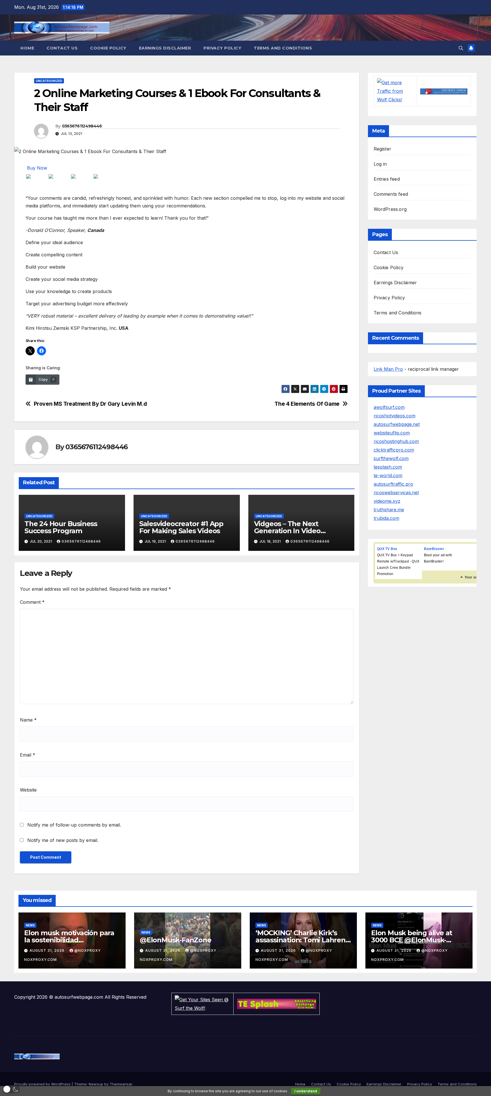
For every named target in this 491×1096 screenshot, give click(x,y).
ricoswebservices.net (396, 492)
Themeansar (121, 1084)
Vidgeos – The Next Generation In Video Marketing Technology (292, 531)
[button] (461, 48)
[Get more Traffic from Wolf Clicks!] (395, 90)
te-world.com (388, 475)
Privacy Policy (222, 48)
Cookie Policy (108, 48)
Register (383, 149)
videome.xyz (387, 501)
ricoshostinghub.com (396, 441)
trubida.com (386, 518)
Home (27, 48)
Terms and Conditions (283, 48)
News (30, 925)
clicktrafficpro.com (394, 450)
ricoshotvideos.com (394, 416)
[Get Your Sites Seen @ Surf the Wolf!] (202, 1003)
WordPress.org (390, 209)
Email (27, 755)
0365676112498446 (82, 126)
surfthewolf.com (391, 458)
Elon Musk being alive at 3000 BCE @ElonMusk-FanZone (411, 940)
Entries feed (387, 179)
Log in (380, 164)
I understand (305, 1091)
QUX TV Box (387, 549)
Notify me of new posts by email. (62, 840)
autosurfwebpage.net (397, 424)
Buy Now (37, 168)
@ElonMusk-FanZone (175, 940)
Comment (32, 602)
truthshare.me (389, 509)
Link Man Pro (388, 369)
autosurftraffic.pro (393, 484)
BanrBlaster (434, 549)
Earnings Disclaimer (165, 48)
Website (28, 790)
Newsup (96, 1084)
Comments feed (391, 194)
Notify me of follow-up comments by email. (74, 825)
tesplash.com (388, 467)
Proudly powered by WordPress (43, 1084)
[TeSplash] (276, 1003)
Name (28, 720)
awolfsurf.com (389, 407)
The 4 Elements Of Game (307, 404)
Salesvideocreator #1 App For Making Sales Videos (181, 527)
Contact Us (62, 48)
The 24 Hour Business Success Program (60, 527)
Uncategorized (49, 81)
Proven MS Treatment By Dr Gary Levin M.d (90, 404)
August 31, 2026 (48, 950)
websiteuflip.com (392, 433)
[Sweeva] (443, 91)
